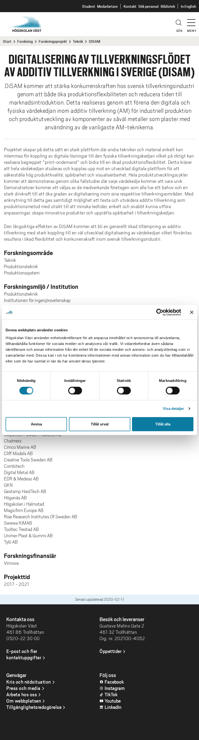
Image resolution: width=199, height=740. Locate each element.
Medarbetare (107, 6)
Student (88, 6)
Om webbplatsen (23, 700)
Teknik (78, 41)
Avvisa (36, 424)
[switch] (75, 391)
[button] (193, 20)
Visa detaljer (173, 408)
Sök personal (148, 6)
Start (7, 41)
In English (188, 6)
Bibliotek (168, 6)
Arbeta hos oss (21, 694)
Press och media (23, 688)
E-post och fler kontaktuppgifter (23, 654)
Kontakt (130, 6)
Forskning (25, 41)
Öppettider (111, 651)
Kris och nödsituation (28, 681)
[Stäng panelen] (191, 312)
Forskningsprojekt (53, 41)
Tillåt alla (162, 424)
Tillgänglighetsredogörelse (33, 707)
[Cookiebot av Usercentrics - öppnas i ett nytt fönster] (160, 312)
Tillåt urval (99, 424)
